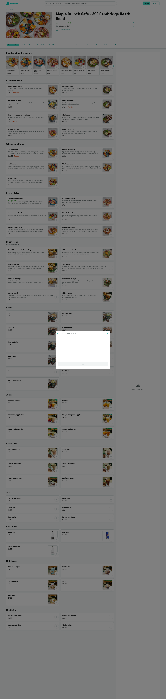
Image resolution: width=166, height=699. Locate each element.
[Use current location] (107, 333)
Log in (59, 340)
